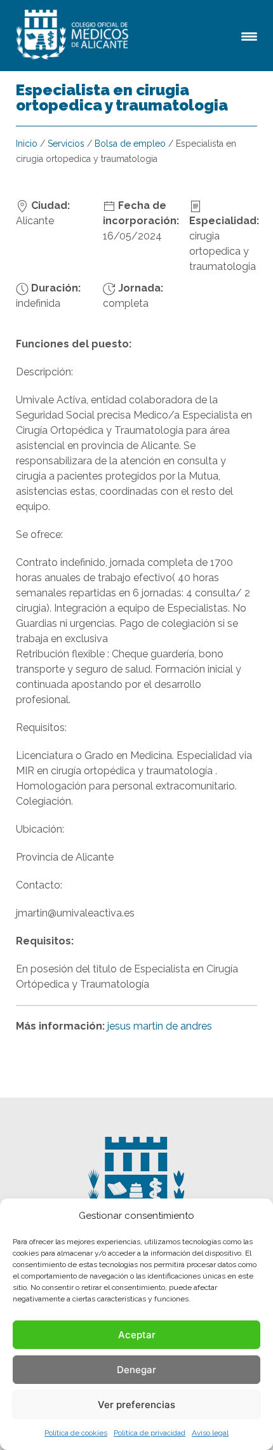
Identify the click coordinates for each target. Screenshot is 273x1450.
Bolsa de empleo (130, 143)
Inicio (26, 143)
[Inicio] (74, 36)
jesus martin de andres (159, 1026)
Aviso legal (210, 1432)
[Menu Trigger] (249, 35)
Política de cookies (75, 1432)
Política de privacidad (149, 1432)
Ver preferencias (136, 1405)
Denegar (136, 1370)
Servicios (66, 143)
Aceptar (137, 1335)
